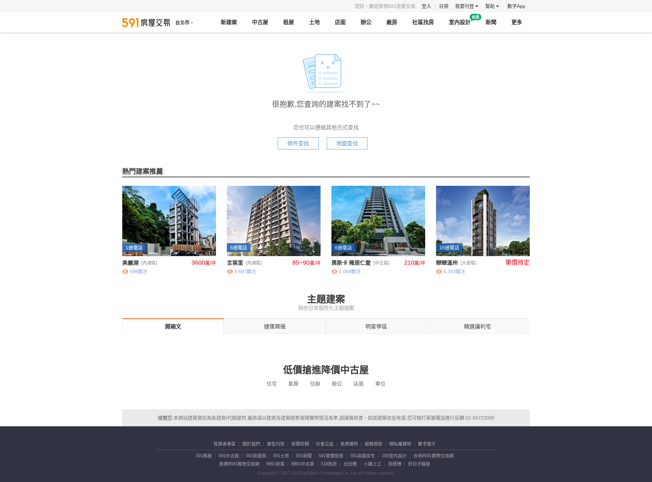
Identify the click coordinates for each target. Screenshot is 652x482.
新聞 (491, 22)
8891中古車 (302, 463)
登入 (426, 6)
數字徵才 (427, 443)
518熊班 (329, 463)
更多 (516, 22)
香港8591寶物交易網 (239, 463)
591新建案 (256, 455)
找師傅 (394, 463)
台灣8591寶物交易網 (433, 455)
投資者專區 (225, 443)
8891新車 (275, 463)
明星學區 (376, 326)
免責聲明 (349, 443)
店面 (340, 22)
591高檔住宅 (362, 455)
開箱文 (173, 326)
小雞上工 (372, 463)
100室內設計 (394, 455)
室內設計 (460, 22)
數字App (516, 6)
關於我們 (251, 443)
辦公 (366, 22)
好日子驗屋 (419, 463)
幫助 (490, 6)
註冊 (444, 6)
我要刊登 (465, 6)
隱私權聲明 (400, 443)
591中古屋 (229, 455)
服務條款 (373, 443)
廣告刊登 (276, 443)
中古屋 (260, 22)
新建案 (229, 22)
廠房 (391, 22)
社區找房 (423, 22)
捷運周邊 (275, 326)
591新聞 (304, 455)
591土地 (281, 455)
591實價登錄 (331, 455)
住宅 (272, 384)
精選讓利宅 (477, 326)
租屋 (288, 22)
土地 (314, 22)
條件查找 (298, 143)
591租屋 (204, 455)
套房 (293, 384)
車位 (380, 384)
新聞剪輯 (300, 443)
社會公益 (324, 443)
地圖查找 (347, 143)
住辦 (315, 384)
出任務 (350, 463)
